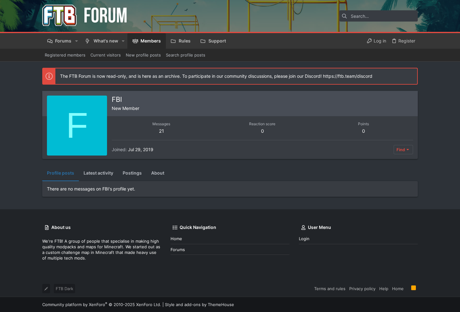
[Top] (407, 288)
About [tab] (157, 173)
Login (304, 238)
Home (176, 238)
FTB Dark (64, 288)
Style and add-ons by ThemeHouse (199, 304)
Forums (178, 249)
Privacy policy (362, 288)
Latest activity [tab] (98, 173)
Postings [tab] (132, 173)
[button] (76, 41)
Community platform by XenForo (101, 304)
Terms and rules (329, 288)
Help (383, 288)
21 (161, 131)
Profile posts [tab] (60, 173)
